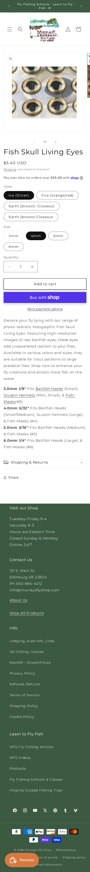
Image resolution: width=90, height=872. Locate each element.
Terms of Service (25, 695)
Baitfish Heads (49, 388)
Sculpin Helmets (19, 395)
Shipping (10, 169)
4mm (36, 236)
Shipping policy (74, 857)
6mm (14, 246)
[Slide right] (55, 142)
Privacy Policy (22, 673)
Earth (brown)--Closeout (32, 206)
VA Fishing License (27, 652)
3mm (16, 236)
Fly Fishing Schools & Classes (36, 779)
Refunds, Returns (25, 684)
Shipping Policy (24, 706)
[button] (9, 29)
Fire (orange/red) (58, 195)
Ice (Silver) (19, 195)
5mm (58, 236)
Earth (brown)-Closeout (31, 217)
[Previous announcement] (9, 6)
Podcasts (18, 768)
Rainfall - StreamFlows (30, 662)
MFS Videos (20, 758)
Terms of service (46, 857)
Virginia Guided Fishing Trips (36, 790)
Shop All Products (27, 613)
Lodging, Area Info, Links (32, 641)
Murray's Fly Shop (38, 850)
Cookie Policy (22, 717)
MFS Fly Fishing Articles (32, 747)
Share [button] (13, 477)
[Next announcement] (81, 6)
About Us (18, 600)
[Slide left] (34, 142)
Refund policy (66, 850)
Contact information (47, 864)
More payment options (45, 309)
